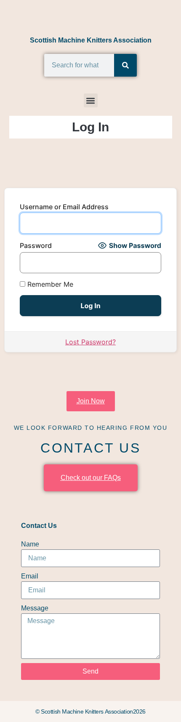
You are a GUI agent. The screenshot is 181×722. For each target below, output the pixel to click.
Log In (90, 127)
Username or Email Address (64, 206)
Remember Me (49, 284)
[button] (91, 100)
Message (34, 608)
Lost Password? (90, 342)
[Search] (125, 65)
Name (30, 544)
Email (29, 576)
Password (36, 245)
